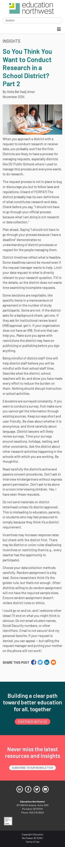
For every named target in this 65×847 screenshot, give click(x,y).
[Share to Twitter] (40, 662)
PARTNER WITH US (32, 721)
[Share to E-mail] (53, 662)
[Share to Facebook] (33, 662)
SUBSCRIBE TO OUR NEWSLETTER (32, 767)
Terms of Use (32, 841)
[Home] (31, 7)
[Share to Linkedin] (46, 662)
